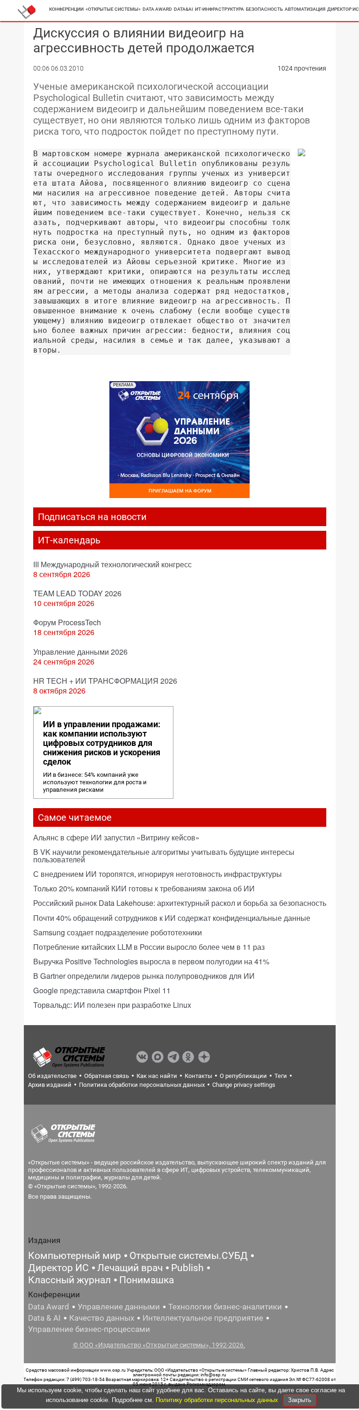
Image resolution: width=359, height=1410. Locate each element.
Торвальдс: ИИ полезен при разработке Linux (112, 1004)
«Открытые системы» (113, 9)
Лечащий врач (130, 1267)
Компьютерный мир (74, 1255)
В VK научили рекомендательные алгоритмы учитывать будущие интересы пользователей (163, 855)
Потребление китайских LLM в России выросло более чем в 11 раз (149, 946)
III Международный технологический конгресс (112, 564)
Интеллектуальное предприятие (203, 1318)
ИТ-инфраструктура (219, 9)
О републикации (243, 1075)
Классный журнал (69, 1280)
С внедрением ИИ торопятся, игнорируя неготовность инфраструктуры (157, 873)
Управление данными (119, 1306)
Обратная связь (106, 1075)
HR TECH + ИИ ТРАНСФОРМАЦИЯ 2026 (105, 680)
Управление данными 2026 (80, 651)
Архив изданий (50, 1084)
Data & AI (44, 1318)
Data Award (48, 1306)
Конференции (66, 9)
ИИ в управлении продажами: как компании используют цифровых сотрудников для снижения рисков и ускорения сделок (101, 743)
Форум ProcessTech (67, 622)
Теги (280, 1075)
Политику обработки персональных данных (218, 1399)
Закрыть (299, 1399)
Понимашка (146, 1280)
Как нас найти (156, 1075)
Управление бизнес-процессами (89, 1329)
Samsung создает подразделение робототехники (117, 932)
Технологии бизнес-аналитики (225, 1306)
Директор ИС (58, 1267)
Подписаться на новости (92, 516)
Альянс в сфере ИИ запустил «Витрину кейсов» (116, 837)
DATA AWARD (157, 9)
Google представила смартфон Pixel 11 (102, 990)
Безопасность (264, 9)
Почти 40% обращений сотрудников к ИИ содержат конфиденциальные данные (171, 917)
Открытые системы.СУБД (188, 1255)
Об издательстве (52, 1075)
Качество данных (101, 1318)
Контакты (198, 1075)
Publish (187, 1267)
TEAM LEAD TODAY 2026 (77, 593)
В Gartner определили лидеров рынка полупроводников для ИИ (144, 975)
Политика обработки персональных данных (142, 1084)
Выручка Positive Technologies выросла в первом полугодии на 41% (151, 961)
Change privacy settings (243, 1084)
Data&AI (183, 9)
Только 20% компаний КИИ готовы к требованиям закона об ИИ (144, 888)
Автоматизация (305, 9)
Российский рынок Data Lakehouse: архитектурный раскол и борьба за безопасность (179, 902)
